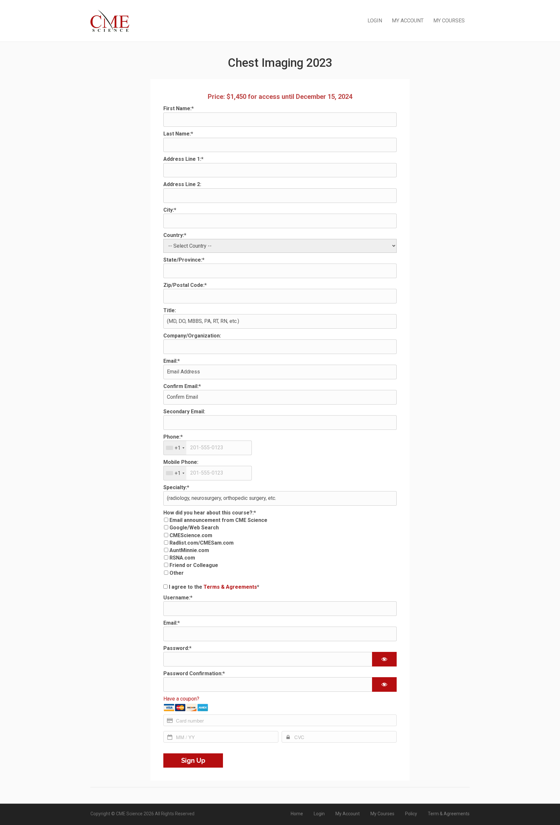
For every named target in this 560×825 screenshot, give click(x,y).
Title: (169, 310)
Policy (411, 813)
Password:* (177, 648)
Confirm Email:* (182, 386)
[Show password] (384, 659)
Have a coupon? (181, 699)
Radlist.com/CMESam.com (201, 543)
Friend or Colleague (193, 565)
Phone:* (173, 437)
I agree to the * (213, 587)
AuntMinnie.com (189, 550)
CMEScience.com (190, 535)
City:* (169, 210)
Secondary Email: (184, 411)
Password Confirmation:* (194, 673)
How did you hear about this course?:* (209, 513)
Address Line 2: (182, 184)
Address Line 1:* (183, 159)
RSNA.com (182, 558)
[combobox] (175, 448)
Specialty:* (176, 487)
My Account (408, 21)
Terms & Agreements (230, 587)
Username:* (177, 598)
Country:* (174, 235)
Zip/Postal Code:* (185, 285)
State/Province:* (183, 260)
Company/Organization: (192, 336)
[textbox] (207, 448)
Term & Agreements (449, 813)
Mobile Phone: (180, 462)
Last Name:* (178, 134)
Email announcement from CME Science (218, 520)
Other (176, 573)
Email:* (171, 361)
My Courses (449, 21)
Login (375, 21)
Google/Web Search (194, 527)
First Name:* (178, 108)
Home (297, 813)
